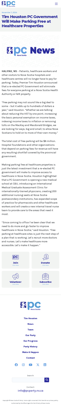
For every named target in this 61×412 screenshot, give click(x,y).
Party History (30, 346)
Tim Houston (30, 318)
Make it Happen (30, 352)
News (30, 324)
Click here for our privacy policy (48, 400)
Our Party (30, 335)
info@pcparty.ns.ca (30, 390)
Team (30, 329)
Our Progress (30, 341)
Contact (30, 357)
